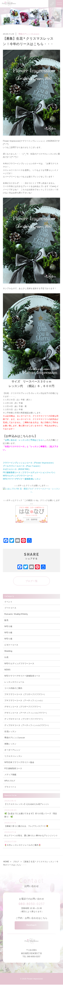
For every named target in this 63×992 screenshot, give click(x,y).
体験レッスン (10, 744)
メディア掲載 (10, 774)
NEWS (7, 670)
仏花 (6, 657)
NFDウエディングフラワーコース (18, 476)
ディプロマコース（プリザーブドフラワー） (24, 719)
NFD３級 (8, 632)
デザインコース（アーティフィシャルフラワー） (26, 713)
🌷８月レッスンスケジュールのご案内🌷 (22, 843)
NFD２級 (8, 626)
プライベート (10, 787)
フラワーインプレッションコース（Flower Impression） (29, 463)
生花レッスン (10, 731)
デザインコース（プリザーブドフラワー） (23, 707)
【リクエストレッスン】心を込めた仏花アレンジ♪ (26, 802)
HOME (6, 862)
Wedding (8, 651)
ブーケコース (10, 608)
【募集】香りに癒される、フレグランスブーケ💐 (26, 824)
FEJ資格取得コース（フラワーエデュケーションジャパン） (29, 472)
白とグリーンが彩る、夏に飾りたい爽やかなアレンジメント (31, 834)
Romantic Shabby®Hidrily (16, 614)
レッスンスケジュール (14, 682)
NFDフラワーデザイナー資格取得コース (22, 676)
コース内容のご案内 (13, 688)
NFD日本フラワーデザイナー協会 (19, 762)
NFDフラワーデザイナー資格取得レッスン (22, 479)
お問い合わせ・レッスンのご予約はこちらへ (25, 440)
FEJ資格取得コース (13, 768)
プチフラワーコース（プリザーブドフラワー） (25, 694)
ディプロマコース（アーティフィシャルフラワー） (27, 725)
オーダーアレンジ (12, 750)
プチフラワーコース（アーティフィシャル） (24, 700)
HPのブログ (9, 781)
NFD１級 (8, 639)
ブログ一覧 (31, 581)
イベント (8, 602)
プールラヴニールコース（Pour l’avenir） (22, 466)
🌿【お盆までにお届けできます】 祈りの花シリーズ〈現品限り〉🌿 (30, 813)
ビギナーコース (11, 645)
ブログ (16, 862)
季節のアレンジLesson (28, 34)
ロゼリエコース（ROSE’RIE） (17, 469)
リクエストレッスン (13, 756)
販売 (6, 620)
